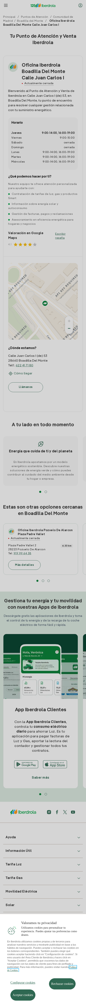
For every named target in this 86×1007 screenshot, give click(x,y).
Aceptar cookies (23, 995)
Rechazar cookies (62, 983)
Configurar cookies (22, 982)
